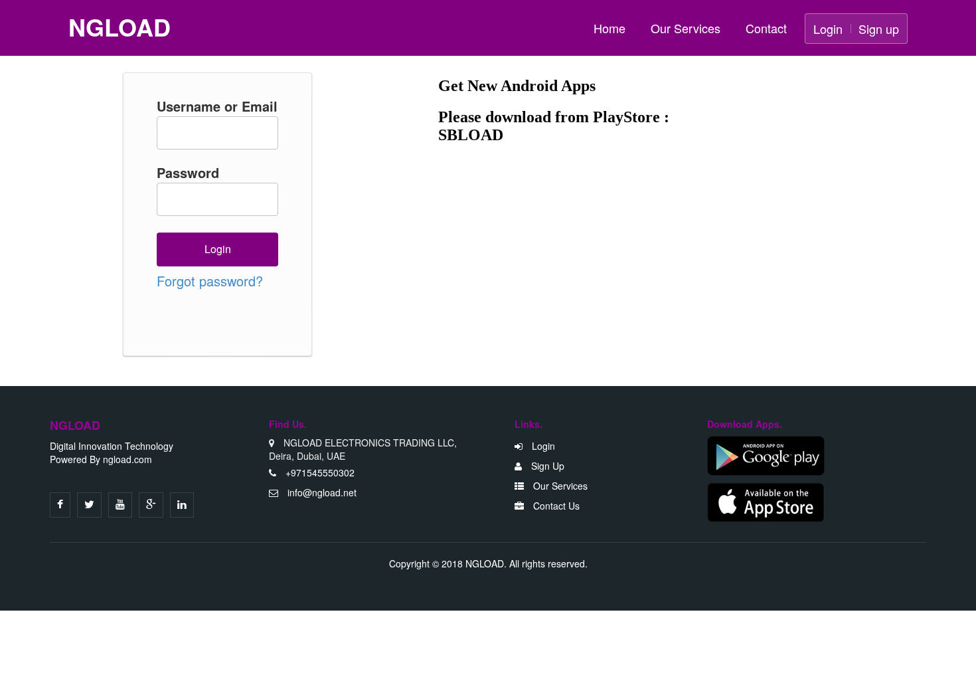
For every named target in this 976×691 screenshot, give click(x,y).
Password (188, 172)
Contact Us (555, 505)
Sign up (878, 28)
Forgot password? (210, 280)
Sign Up (546, 465)
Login (828, 28)
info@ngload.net (322, 492)
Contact (766, 28)
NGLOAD (119, 28)
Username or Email (217, 106)
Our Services (685, 28)
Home (609, 28)
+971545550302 (319, 472)
